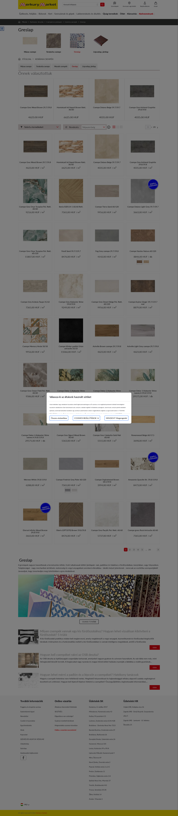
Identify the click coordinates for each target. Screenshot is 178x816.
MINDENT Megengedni (116, 418)
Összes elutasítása (59, 418)
